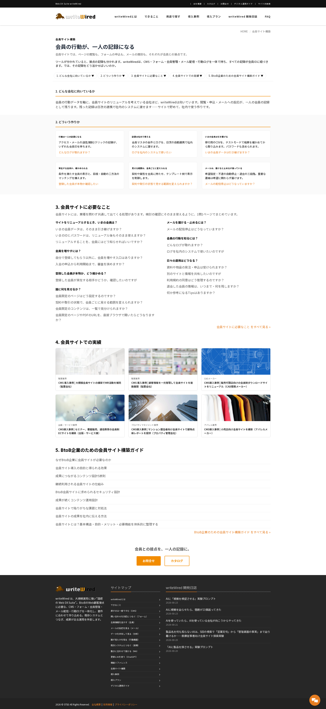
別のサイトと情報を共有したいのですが (194, 273)
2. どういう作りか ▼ (113, 76)
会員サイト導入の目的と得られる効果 (81, 468)
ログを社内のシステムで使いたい (151, 152)
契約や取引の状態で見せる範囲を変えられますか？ (162, 184)
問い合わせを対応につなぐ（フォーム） (129, 616)
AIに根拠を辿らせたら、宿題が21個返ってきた (193, 609)
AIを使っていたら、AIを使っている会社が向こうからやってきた (203, 620)
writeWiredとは (126, 16)
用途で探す (173, 16)
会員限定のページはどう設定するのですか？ (85, 296)
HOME (244, 31)
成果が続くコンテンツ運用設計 (76, 500)
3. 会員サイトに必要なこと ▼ (148, 76)
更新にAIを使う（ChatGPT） (124, 656)
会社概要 (197, 3)
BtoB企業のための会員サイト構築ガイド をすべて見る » (232, 532)
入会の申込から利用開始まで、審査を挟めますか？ (90, 264)
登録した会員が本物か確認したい (78, 184)
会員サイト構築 (261, 31)
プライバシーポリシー (126, 704)
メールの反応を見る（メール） (125, 628)
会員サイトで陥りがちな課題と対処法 (81, 508)
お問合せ (225, 3)
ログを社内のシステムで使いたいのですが (195, 251)
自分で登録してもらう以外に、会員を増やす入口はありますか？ (99, 257)
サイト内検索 (264, 3)
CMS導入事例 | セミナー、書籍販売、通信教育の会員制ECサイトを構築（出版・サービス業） (88, 431)
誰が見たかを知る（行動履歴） (125, 639)
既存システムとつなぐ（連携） (125, 645)
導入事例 (193, 16)
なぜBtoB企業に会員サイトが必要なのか (83, 460)
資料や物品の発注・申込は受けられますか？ (197, 267)
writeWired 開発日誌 (242, 16)
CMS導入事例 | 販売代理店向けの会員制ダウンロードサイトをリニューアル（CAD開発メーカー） (236, 384)
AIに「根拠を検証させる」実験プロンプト (191, 599)
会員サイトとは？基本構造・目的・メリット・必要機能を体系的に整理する (106, 524)
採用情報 (107, 704)
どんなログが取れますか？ (74, 152)
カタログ (211, 3)
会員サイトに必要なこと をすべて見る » (244, 327)
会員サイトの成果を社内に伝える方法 (81, 516)
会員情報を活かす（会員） (123, 622)
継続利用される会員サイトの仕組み (79, 484)
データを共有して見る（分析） (125, 633)
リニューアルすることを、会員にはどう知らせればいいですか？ (99, 241)
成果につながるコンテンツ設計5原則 (80, 476)
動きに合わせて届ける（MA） (125, 651)
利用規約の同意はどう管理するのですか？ (195, 280)
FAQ (268, 16)
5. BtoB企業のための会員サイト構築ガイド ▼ (236, 76)
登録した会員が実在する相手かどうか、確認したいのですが (96, 280)
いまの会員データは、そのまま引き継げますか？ (88, 229)
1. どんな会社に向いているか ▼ (75, 76)
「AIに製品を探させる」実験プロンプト (189, 647)
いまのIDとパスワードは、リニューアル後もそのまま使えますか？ (100, 235)
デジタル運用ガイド (243, 3)
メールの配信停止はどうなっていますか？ (230, 184)
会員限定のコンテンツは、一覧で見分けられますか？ (91, 308)
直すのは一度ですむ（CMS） (124, 610)
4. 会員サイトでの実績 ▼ (187, 76)
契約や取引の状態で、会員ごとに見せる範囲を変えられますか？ (99, 302)
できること (152, 16)
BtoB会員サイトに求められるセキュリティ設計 (87, 492)
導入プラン (214, 16)
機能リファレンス (119, 662)
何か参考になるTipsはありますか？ (191, 292)
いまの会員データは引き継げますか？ (227, 152)
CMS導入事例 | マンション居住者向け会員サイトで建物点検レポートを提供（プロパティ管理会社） (163, 431)
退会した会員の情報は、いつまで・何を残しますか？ (203, 286)
